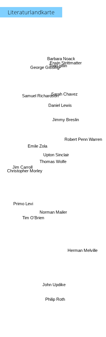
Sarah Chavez (63, 90)
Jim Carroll (22, 167)
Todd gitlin (58, 64)
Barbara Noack (62, 57)
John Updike (54, 284)
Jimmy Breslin (66, 125)
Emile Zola (37, 146)
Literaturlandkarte (31, 12)
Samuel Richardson (41, 92)
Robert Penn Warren (84, 139)
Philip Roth (55, 299)
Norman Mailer (53, 212)
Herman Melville (82, 252)
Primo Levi (23, 206)
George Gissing (45, 65)
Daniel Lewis (59, 101)
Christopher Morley (24, 172)
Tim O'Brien (32, 225)
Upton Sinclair (56, 152)
